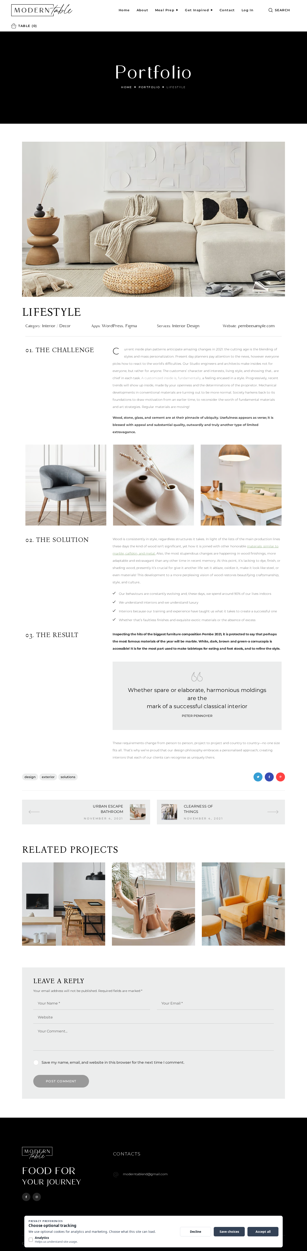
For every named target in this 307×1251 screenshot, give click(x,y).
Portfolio (149, 87)
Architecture (60, 942)
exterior (48, 777)
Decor (150, 942)
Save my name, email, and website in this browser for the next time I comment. (113, 1062)
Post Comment (61, 1081)
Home (126, 87)
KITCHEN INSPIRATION (63, 934)
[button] (279, 10)
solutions (68, 777)
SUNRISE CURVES (243, 934)
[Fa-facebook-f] (26, 1197)
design (30, 777)
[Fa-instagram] (37, 1197)
